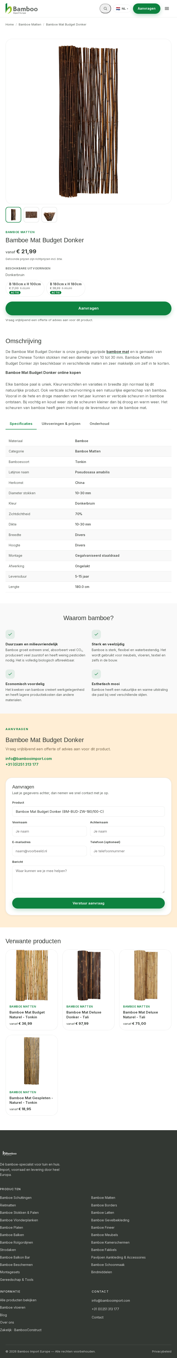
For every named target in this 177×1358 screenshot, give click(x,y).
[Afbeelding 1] (13, 215)
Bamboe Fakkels (104, 1250)
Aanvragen (147, 8)
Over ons (7, 1322)
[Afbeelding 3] (49, 215)
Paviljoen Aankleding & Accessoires (118, 1257)
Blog (3, 1315)
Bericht (17, 862)
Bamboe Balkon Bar (15, 1257)
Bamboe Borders (104, 1205)
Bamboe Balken (12, 1235)
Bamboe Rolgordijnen (16, 1242)
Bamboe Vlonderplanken (19, 1220)
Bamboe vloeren (12, 1307)
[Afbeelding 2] (31, 215)
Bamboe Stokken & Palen (19, 1212)
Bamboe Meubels (104, 1235)
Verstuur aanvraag (88, 903)
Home (10, 24)
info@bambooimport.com (29, 758)
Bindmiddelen (101, 1272)
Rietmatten (8, 1205)
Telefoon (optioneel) (105, 842)
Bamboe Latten (102, 1212)
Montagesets (10, 1272)
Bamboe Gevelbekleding (110, 1220)
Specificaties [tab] (21, 423)
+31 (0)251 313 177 (22, 764)
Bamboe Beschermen (16, 1265)
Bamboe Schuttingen (16, 1198)
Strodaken (8, 1250)
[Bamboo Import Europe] (22, 8)
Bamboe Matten (30, 24)
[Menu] (166, 8)
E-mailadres (21, 842)
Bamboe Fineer (103, 1227)
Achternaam (99, 822)
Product (18, 802)
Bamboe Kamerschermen (110, 1242)
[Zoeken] (105, 8)
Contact (97, 1317)
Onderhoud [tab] (99, 423)
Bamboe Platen (11, 1227)
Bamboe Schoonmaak (108, 1265)
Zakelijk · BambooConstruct (20, 1330)
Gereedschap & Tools (16, 1280)
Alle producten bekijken (18, 1300)
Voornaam (19, 822)
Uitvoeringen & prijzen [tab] (61, 423)
